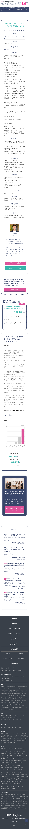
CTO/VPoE (3, 704)
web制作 (15, 717)
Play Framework (17, 758)
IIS (10, 774)
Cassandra (8, 781)
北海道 (6, 733)
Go (13, 750)
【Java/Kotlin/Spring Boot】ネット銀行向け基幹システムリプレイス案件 (14, 565)
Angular (3, 762)
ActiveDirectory (4, 783)
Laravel (24, 760)
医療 (20, 719)
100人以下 (13, 798)
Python (6, 415)
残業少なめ (18, 805)
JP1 (10, 785)
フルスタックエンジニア (20, 680)
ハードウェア (21, 717)
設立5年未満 (17, 800)
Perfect (3, 765)
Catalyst (21, 762)
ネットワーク (12, 776)
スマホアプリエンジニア (11, 691)
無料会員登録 (14, 649)
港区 (25, 735)
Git (11, 786)
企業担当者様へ (14, 663)
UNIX (11, 771)
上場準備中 (12, 803)
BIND (13, 774)
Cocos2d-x (8, 779)
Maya (14, 786)
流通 (17, 719)
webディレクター (21, 705)
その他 (15, 704)
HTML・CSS (7, 748)
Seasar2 (3, 760)
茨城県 (14, 733)
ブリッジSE (10, 704)
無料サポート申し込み (14, 634)
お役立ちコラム (14, 644)
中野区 (18, 738)
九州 (5, 742)
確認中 (2, 733)
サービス (3, 715)
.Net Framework (17, 760)
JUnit (8, 786)
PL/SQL (3, 755)
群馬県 (22, 733)
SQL (22, 753)
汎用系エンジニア (22, 688)
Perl (6, 750)
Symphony (7, 757)
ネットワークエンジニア (17, 678)
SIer (7, 715)
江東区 (19, 736)
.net (17, 755)
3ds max (22, 778)
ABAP (14, 753)
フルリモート (7, 49)
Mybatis (14, 781)
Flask (11, 764)
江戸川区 (14, 740)
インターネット (15, 715)
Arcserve (19, 783)
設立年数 (12, 800)
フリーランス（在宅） (17, 727)
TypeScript (19, 670)
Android (3, 772)
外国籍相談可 (7, 805)
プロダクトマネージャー (13, 702)
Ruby (6, 670)
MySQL (20, 772)
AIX (19, 771)
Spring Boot (12, 765)
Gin (18, 764)
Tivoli (13, 785)
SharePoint (13, 788)
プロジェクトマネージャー (7, 680)
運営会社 (8, 654)
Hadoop (3, 781)
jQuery (2, 769)
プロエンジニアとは (14, 629)
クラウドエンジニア (13, 697)
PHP (2, 670)
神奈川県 (19, 740)
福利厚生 (13, 805)
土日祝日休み (6, 807)
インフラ (11, 772)
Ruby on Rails (9, 760)
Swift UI (7, 767)
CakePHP (22, 757)
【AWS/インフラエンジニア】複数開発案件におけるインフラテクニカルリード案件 (14, 594)
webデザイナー (12, 705)
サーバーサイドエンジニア (14, 693)
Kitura (7, 765)
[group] (14, 317)
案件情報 (14, 618)
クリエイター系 (4, 705)
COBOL (10, 753)
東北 (10, 733)
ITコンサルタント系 (9, 698)
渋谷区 (14, 738)
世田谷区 (9, 738)
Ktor (22, 765)
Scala (6, 751)
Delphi (18, 753)
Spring (23, 758)
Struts (11, 767)
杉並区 (22, 738)
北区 (12, 735)
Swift (14, 672)
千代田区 (17, 735)
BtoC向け (11, 808)
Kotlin (18, 672)
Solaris (15, 771)
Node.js (7, 769)
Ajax (11, 769)
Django (7, 764)
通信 (10, 715)
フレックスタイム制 (5, 794)
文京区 (6, 736)
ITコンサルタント (19, 698)
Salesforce (3, 788)
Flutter (2, 767)
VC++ (7, 755)
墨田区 (14, 736)
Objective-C (17, 750)
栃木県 (18, 733)
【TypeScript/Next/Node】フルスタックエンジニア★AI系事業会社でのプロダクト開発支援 (14, 549)
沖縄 (14, 742)
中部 (26, 740)
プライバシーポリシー (8, 658)
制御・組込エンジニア (15, 690)
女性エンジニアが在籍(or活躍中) (17, 807)
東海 (23, 740)
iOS (7, 772)
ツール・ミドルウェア (10, 778)
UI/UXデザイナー (5, 707)
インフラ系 (23, 693)
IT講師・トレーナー (22, 704)
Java (10, 670)
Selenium (3, 786)
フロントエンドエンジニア (7, 676)
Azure (2, 672)
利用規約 (21, 654)
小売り (13, 719)
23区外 (9, 740)
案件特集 (14, 623)
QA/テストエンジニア (19, 676)
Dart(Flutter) (12, 755)
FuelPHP (3, 758)
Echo (22, 764)
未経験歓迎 (17, 808)
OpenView (18, 785)
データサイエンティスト (10, 700)
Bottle (15, 764)
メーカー (9, 719)
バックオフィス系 (14, 707)
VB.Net (20, 751)
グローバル (18, 803)
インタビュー (14, 639)
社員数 (7, 798)
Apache (6, 774)
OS (22, 769)
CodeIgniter (9, 758)
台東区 (10, 736)
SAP (8, 788)
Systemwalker (4, 785)
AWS (7, 672)
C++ (11, 751)
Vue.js (7, 762)
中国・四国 (9, 742)
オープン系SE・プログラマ (10, 688)
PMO (21, 702)
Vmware (22, 774)
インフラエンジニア (9, 36)
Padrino (16, 762)
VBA (17, 751)
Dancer (3, 764)
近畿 (2, 742)
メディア (3, 717)
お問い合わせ (21, 658)
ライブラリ (20, 767)
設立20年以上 (21, 801)
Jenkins (23, 785)
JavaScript (13, 748)
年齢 (12, 794)
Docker (6, 776)
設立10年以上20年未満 (11, 801)
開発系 (2, 686)
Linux (10, 672)
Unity (17, 778)
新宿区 (2, 736)
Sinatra (12, 762)
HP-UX (22, 771)
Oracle (15, 772)
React (19, 769)
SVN (22, 779)
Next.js (15, 767)
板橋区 (4, 740)
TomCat (19, 781)
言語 (2, 748)
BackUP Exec (13, 783)
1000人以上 (6, 800)
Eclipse (13, 779)
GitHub (17, 779)
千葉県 (4, 735)
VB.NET (18, 765)
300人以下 (18, 798)
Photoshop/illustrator (21, 786)
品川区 (23, 736)
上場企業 (7, 803)
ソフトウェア (23, 715)
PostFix (17, 774)
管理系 (18, 700)
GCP (11, 415)
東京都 (8, 735)
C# (14, 751)
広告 (11, 717)
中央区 (21, 735)
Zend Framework (15, 757)
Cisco (18, 776)
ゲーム (7, 717)
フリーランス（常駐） (6, 727)
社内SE (20, 707)
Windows (3, 771)
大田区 (4, 738)
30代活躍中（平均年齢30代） (11, 796)
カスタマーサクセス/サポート (10, 709)
